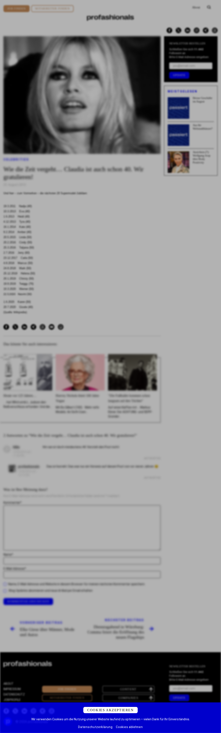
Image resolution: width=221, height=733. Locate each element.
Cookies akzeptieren (110, 710)
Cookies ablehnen (129, 727)
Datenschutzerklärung (95, 727)
